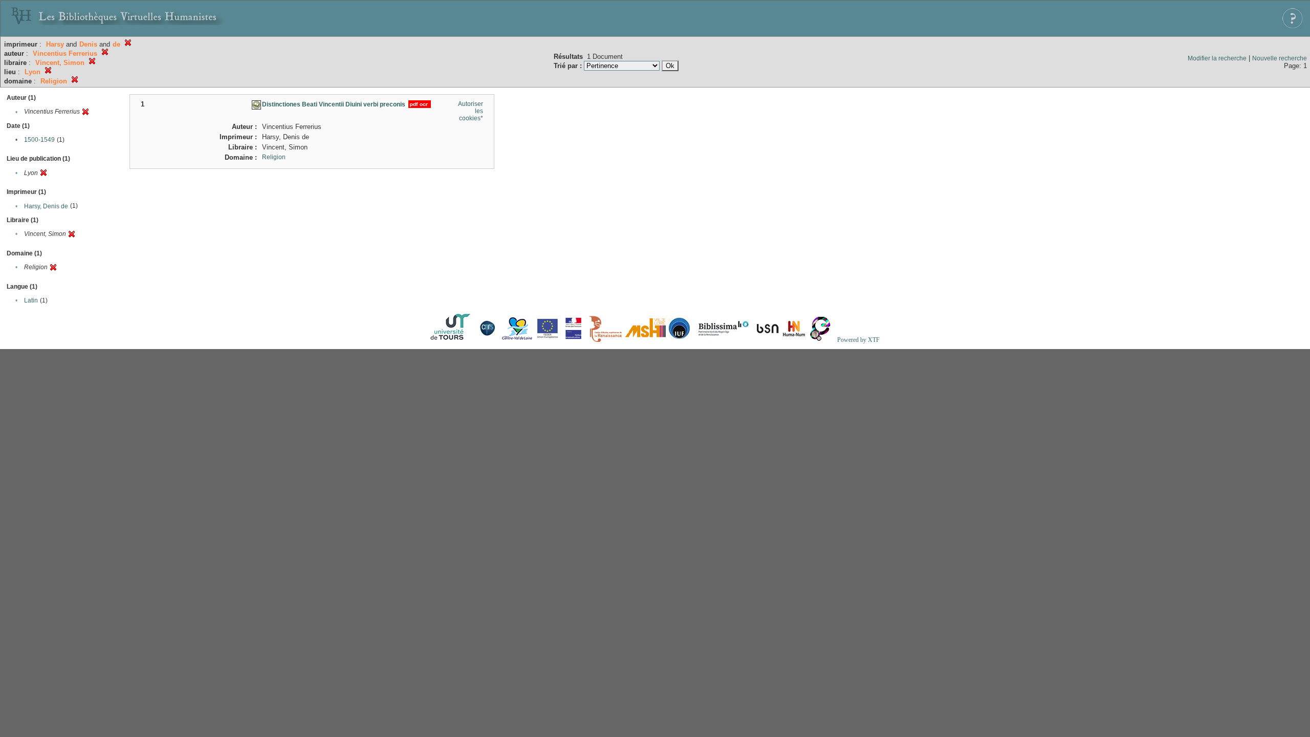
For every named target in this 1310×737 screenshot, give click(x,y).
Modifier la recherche (1217, 58)
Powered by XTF (858, 339)
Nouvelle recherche (1279, 58)
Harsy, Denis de (46, 206)
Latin (31, 300)
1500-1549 (39, 139)
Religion (274, 157)
